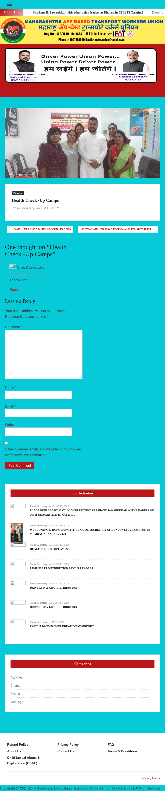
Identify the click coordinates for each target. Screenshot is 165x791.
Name (10, 387)
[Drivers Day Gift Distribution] (18, 587)
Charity (15, 685)
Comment (13, 326)
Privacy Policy (68, 744)
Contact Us (65, 751)
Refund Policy (17, 744)
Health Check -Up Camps (49, 549)
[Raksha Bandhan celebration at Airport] (18, 626)
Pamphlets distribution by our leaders (42, 229)
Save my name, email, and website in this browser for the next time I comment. (43, 452)
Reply (13, 289)
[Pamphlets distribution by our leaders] (18, 568)
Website (11, 424)
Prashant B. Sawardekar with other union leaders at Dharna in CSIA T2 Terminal (81, 12)
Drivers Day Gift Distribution (53, 587)
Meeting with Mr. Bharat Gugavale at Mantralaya (116, 229)
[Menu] (9, 4)
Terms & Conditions (123, 751)
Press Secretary (23, 208)
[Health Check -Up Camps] (18, 549)
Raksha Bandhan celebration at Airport (62, 626)
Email (10, 406)
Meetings (17, 702)
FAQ (111, 744)
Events (17, 193)
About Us (14, 751)
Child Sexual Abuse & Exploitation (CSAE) (23, 760)
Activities (16, 677)
